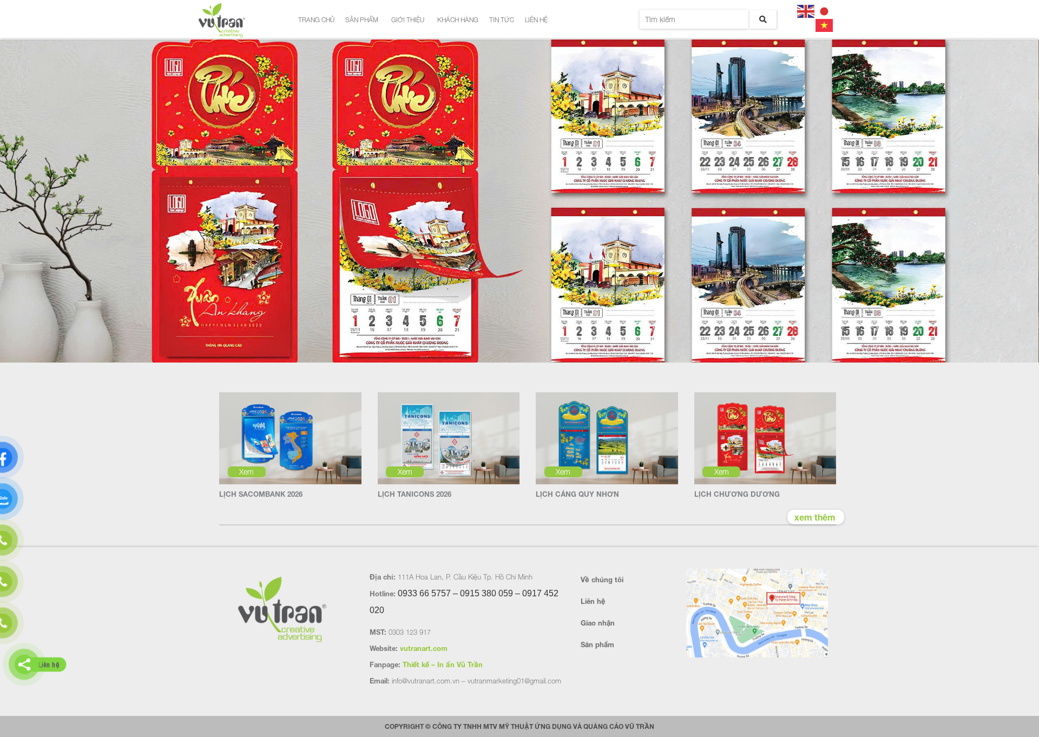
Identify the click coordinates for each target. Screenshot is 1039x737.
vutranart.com (424, 648)
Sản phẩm (361, 20)
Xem (246, 471)
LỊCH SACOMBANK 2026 (261, 494)
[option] (519, 202)
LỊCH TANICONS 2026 (414, 494)
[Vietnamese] (825, 24)
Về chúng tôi (602, 579)
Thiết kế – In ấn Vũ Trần (443, 664)
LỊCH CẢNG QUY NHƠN (577, 494)
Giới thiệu (407, 20)
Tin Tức (501, 20)
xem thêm (815, 517)
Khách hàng (457, 20)
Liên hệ (536, 20)
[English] (806, 10)
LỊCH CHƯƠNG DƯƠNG (737, 494)
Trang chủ (316, 20)
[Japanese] (825, 10)
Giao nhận (598, 622)
